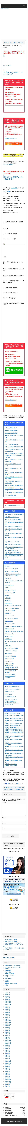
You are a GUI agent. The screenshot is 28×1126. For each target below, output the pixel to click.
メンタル (7, 980)
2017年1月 (7, 1058)
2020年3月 (7, 996)
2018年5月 (7, 1032)
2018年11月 (8, 1022)
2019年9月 (7, 1006)
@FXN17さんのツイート (9, 957)
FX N (15, 45)
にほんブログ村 (7, 65)
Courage (20, 1121)
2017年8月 (7, 1047)
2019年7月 (7, 1009)
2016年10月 (8, 1063)
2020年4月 (7, 994)
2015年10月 (8, 1083)
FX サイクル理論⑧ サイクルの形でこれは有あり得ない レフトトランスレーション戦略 (14, 455)
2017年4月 (7, 1053)
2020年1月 (7, 999)
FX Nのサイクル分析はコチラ (12, 505)
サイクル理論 (16, 789)
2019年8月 (7, 1007)
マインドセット (8, 978)
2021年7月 (7, 993)
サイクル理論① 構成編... (11, 941)
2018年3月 (7, 1035)
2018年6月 (7, 1030)
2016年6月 (7, 1069)
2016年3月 (7, 1074)
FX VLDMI (7, 672)
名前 (3, 817)
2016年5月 (7, 1071)
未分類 (6, 985)
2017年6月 (7, 1050)
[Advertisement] (14, 25)
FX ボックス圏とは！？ (10, 670)
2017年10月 (8, 1043)
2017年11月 (8, 1042)
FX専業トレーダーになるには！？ (13, 574)
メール (4, 823)
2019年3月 (7, 1016)
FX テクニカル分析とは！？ (11, 568)
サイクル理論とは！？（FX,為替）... (13, 943)
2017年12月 (8, 1040)
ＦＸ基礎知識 (8, 970)
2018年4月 (7, 1033)
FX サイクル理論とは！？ (11, 427)
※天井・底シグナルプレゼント (12, 965)
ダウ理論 (21, 789)
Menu (4, 6)
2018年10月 (8, 1024)
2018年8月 (7, 1027)
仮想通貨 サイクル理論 (11, 983)
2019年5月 (7, 1012)
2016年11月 (8, 1061)
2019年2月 (7, 1017)
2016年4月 (7, 1073)
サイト (4, 828)
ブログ (6, 976)
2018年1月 (7, 1038)
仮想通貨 (7, 981)
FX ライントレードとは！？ (11, 571)
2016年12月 (8, 1060)
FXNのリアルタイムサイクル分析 (13, 787)
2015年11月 (8, 1081)
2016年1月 (7, 1078)
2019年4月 (7, 1014)
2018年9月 (7, 1025)
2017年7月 (7, 1048)
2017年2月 (7, 1056)
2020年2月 (7, 998)
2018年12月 (8, 1020)
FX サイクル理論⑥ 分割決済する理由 (14, 446)
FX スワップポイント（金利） (12, 575)
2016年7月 (7, 1068)
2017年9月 (7, 1045)
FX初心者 (7, 968)
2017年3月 (7, 1055)
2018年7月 (7, 1029)
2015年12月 (8, 1079)
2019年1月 (7, 1019)
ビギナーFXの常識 (9, 973)
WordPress (13, 1121)
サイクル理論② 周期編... (11, 939)
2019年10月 (8, 1004)
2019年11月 (8, 1002)
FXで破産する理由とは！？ (11, 669)
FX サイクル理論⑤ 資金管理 (11, 444)
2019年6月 (7, 1011)
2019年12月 (8, 1001)
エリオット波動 (8, 789)
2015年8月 (7, 1086)
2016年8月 (7, 1066)
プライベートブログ (10, 975)
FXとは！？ (7, 566)
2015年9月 (7, 1084)
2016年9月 (7, 1065)
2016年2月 (7, 1076)
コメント (4, 802)
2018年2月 (7, 1037)
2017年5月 (7, 1051)
